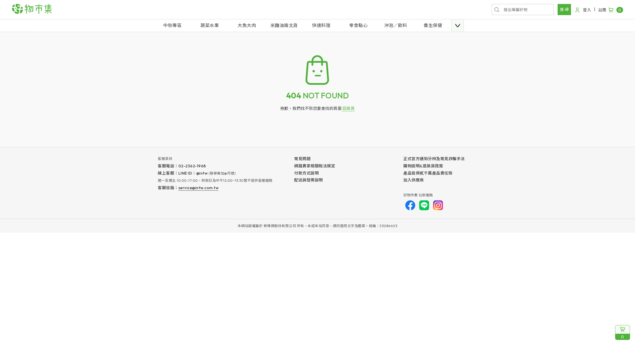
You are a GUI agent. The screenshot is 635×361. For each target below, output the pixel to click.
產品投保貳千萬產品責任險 (427, 173)
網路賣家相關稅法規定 (314, 165)
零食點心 (358, 25)
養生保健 (433, 25)
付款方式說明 (306, 173)
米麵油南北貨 (284, 25)
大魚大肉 (247, 25)
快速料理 (321, 25)
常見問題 (302, 158)
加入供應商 (413, 180)
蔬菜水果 (209, 25)
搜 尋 (564, 9)
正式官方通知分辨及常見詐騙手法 (434, 158)
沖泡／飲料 (395, 25)
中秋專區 (172, 25)
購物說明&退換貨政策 (423, 165)
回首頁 (348, 108)
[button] (457, 25)
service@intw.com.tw (198, 187)
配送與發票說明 (308, 180)
